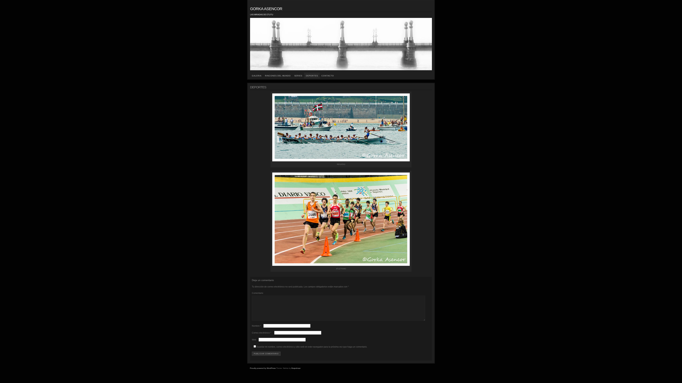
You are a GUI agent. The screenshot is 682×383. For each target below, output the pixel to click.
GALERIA (256, 76)
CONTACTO (327, 76)
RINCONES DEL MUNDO (278, 76)
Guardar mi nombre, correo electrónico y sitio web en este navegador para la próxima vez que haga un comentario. (311, 347)
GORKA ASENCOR (266, 9)
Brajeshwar (295, 368)
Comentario (257, 293)
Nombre (256, 326)
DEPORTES (312, 76)
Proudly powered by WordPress (263, 368)
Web (254, 339)
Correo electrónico (261, 333)
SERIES (298, 76)
